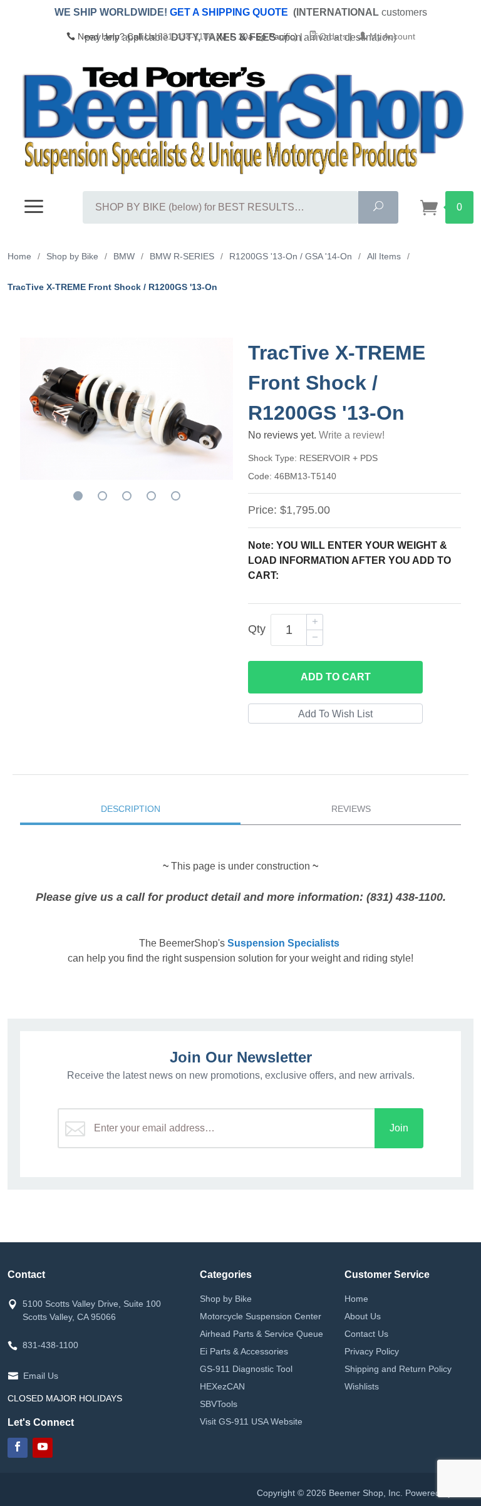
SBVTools (218, 1404)
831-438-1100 (186, 36)
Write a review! (352, 435)
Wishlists (361, 1386)
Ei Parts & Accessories (244, 1351)
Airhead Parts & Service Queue (261, 1334)
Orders (332, 36)
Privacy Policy (371, 1351)
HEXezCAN (222, 1386)
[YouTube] (43, 1448)
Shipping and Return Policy (398, 1369)
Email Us (40, 1376)
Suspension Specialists (283, 943)
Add (336, 677)
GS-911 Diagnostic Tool (246, 1369)
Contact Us (366, 1334)
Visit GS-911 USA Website (251, 1421)
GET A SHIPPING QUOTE (229, 12)
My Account (391, 36)
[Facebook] (18, 1448)
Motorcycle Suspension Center (260, 1316)
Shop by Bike (226, 1299)
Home (356, 1299)
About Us (362, 1316)
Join (399, 1128)
